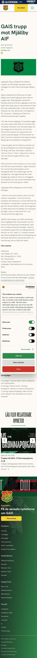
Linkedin (4, 620)
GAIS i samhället (7, 545)
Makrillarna (5, 594)
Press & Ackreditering (8, 651)
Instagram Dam (6, 613)
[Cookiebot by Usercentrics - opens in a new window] (26, 287)
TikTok (3, 627)
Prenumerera (11, 518)
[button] (4, 440)
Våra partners (6, 542)
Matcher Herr (6, 568)
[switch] (32, 328)
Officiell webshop (7, 561)
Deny (18, 369)
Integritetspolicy (7, 642)
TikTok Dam (5, 631)
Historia (4, 531)
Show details (25, 349)
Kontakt (4, 575)
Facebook (4, 616)
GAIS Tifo (4, 587)
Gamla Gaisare (6, 598)
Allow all (18, 356)
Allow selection (18, 362)
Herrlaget (4, 534)
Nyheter (4, 564)
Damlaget (4, 538)
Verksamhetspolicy (8, 648)
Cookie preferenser (8, 655)
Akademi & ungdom (8, 549)
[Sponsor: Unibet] (31, 2)
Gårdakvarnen (6, 590)
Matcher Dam (6, 571)
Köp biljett (21, 8)
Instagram (4, 609)
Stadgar (4, 645)
